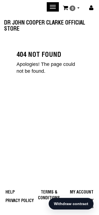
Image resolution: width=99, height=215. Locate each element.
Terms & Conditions (49, 194)
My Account (82, 192)
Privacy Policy (20, 200)
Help (10, 192)
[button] (71, 8)
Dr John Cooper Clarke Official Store (44, 24)
